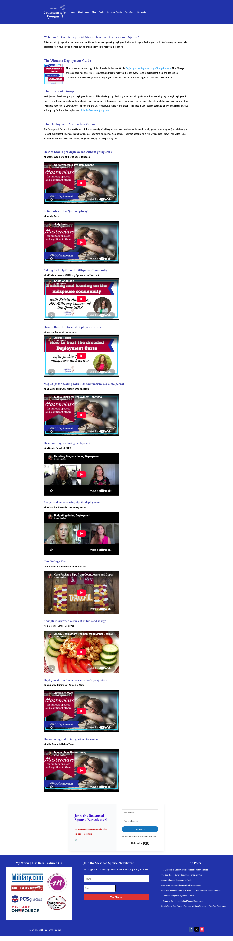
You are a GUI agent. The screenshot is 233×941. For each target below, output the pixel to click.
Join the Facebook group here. (95, 110)
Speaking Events (114, 12)
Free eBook (129, 12)
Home (72, 12)
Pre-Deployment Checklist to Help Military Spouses (181, 885)
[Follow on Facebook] (191, 929)
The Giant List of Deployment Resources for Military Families (184, 869)
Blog (94, 12)
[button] (93, 840)
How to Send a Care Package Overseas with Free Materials (183, 906)
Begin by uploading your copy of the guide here (148, 68)
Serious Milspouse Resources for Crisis (176, 880)
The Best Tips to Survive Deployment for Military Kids (181, 874)
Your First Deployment (217, 906)
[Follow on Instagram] (202, 929)
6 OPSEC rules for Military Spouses (207, 890)
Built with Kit (140, 843)
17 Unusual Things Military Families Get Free (178, 895)
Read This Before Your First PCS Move (176, 890)
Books (101, 12)
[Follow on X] (196, 929)
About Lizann (83, 12)
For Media (141, 12)
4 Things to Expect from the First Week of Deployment (182, 901)
